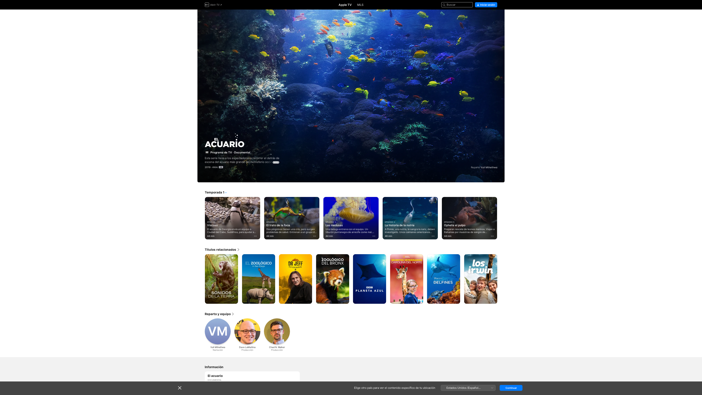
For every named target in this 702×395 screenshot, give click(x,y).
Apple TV (345, 5)
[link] (222, 250)
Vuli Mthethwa (489, 167)
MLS (360, 5)
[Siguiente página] (500, 218)
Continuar (511, 387)
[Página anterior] (201, 218)
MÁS (276, 162)
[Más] (255, 236)
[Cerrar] (179, 388)
